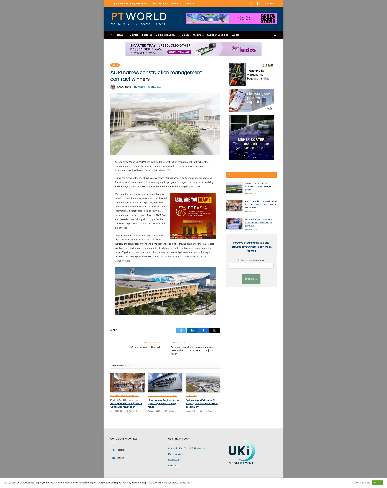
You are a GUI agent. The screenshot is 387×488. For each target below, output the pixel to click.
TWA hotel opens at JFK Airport (144, 347)
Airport (115, 65)
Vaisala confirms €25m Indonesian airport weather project (258, 186)
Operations (191, 396)
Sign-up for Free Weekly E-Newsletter (130, 3)
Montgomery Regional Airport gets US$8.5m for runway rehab (164, 403)
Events (235, 35)
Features (147, 35)
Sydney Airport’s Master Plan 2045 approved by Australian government (202, 403)
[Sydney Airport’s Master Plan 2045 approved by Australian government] (203, 382)
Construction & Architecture (124, 396)
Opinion (134, 35)
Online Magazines (166, 35)
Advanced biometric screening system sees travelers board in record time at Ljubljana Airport (193, 350)
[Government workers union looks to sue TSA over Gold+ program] (234, 223)
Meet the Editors (160, 3)
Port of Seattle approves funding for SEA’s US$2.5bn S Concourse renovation (126, 403)
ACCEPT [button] (377, 483)
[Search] (275, 35)
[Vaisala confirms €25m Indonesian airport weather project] (234, 187)
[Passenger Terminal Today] (140, 19)
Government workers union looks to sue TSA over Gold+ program (258, 222)
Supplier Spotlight (217, 35)
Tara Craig (125, 87)
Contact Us (177, 3)
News (120, 35)
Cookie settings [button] (362, 483)
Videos (186, 35)
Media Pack (192, 3)
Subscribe (269, 3)
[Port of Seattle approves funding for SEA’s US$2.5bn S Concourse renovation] (127, 382)
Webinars (198, 35)
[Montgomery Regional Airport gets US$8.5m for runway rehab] (165, 382)
